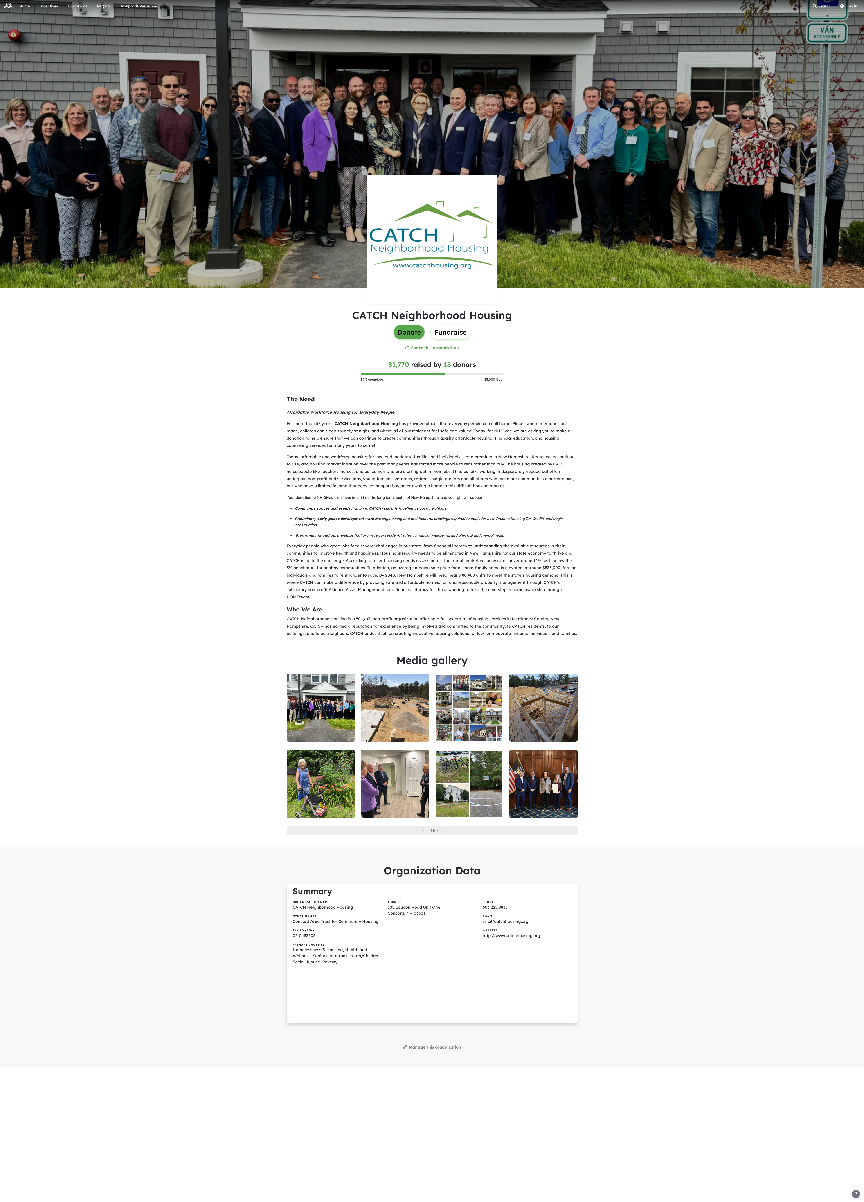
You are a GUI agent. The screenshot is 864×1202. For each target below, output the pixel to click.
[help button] (856, 1194)
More (436, 830)
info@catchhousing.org (506, 921)
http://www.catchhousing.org (511, 935)
